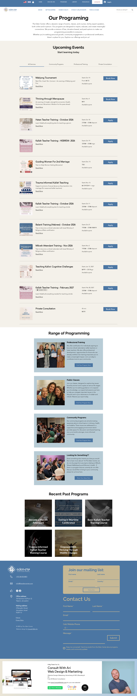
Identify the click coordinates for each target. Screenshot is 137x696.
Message (67, 633)
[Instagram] (17, 591)
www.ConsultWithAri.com (59, 682)
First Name (68, 606)
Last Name (97, 606)
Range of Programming (68, 333)
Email (70, 581)
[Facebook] (20, 591)
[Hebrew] (29, 2)
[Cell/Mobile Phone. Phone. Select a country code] (66, 628)
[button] (33, 2)
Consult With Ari (33, 629)
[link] (32, 64)
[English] (25, 2)
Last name (101, 574)
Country (100, 581)
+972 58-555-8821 (21, 577)
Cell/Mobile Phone (71, 624)
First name (72, 574)
